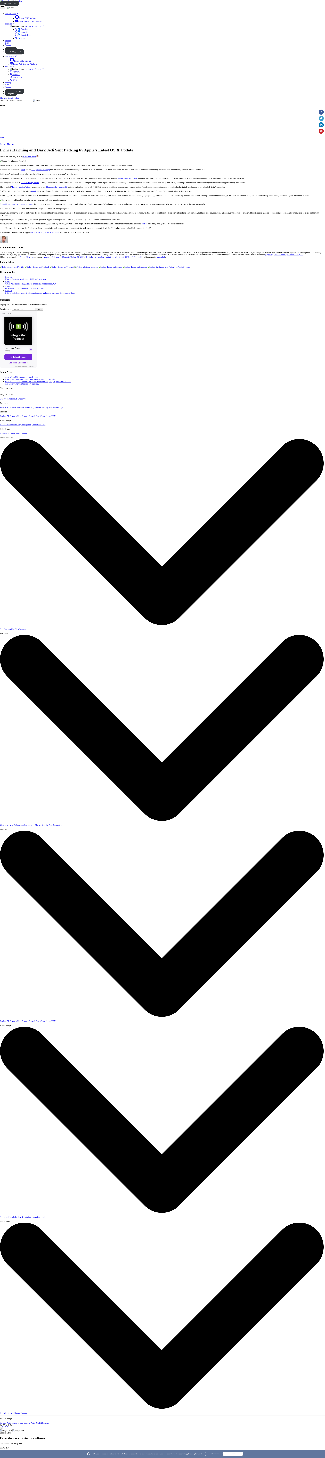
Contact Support (20, 433)
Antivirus (24, 29)
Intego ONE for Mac (27, 18)
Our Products (10, 56)
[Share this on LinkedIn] (321, 124)
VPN (23, 38)
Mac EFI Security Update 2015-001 (44, 232)
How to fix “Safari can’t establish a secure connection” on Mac (30, 379)
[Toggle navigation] (2, 7)
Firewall (23, 32)
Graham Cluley (29, 157)
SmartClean (25, 35)
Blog (7, 85)
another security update (30, 183)
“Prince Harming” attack (21, 187)
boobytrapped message (40, 170)
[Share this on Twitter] (321, 118)
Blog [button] (7, 43)
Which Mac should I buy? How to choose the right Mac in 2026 (30, 284)
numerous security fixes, (127, 178)
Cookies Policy (29, 1423)
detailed (34, 191)
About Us (4, 425)
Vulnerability (139, 257)
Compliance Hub (38, 425)
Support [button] (8, 45)
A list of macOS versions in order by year (21, 377)
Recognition (26, 425)
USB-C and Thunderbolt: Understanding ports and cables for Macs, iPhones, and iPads (40, 293)
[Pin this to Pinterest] (321, 131)
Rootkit (108, 257)
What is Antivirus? (7, 407)
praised (144, 224)
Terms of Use (17, 1423)
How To (8, 277)
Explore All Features (33, 26)
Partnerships (58, 407)
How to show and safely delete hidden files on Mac (25, 279)
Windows (22, 399)
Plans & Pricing (14, 425)
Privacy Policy (6, 1423)
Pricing (8, 82)
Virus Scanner (22, 416)
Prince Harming (97, 257)
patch (23, 170)
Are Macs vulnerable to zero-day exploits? (22, 384)
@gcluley (269, 255)
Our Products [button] (10, 14)
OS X (87, 257)
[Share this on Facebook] (321, 112)
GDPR (39, 1423)
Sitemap (45, 1423)
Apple (2, 144)
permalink (161, 257)
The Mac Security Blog (9, 98)
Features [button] (8, 24)
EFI (53, 257)
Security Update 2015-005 (122, 257)
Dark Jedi (47, 257)
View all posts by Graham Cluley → (288, 255)
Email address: (6, 309)
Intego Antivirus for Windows (30, 21)
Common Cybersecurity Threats (28, 407)
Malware (10, 144)
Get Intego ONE (9, 3)
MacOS (14, 399)
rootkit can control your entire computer (18, 204)
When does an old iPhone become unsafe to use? (24, 288)
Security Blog (47, 407)
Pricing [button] (8, 40)
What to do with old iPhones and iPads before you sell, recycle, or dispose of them (38, 381)
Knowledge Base (7, 433)
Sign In (11, 94)
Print (2, 137)
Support (8, 87)
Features (8, 66)
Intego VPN (51, 416)
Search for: (4, 100)
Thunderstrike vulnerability (57, 187)
